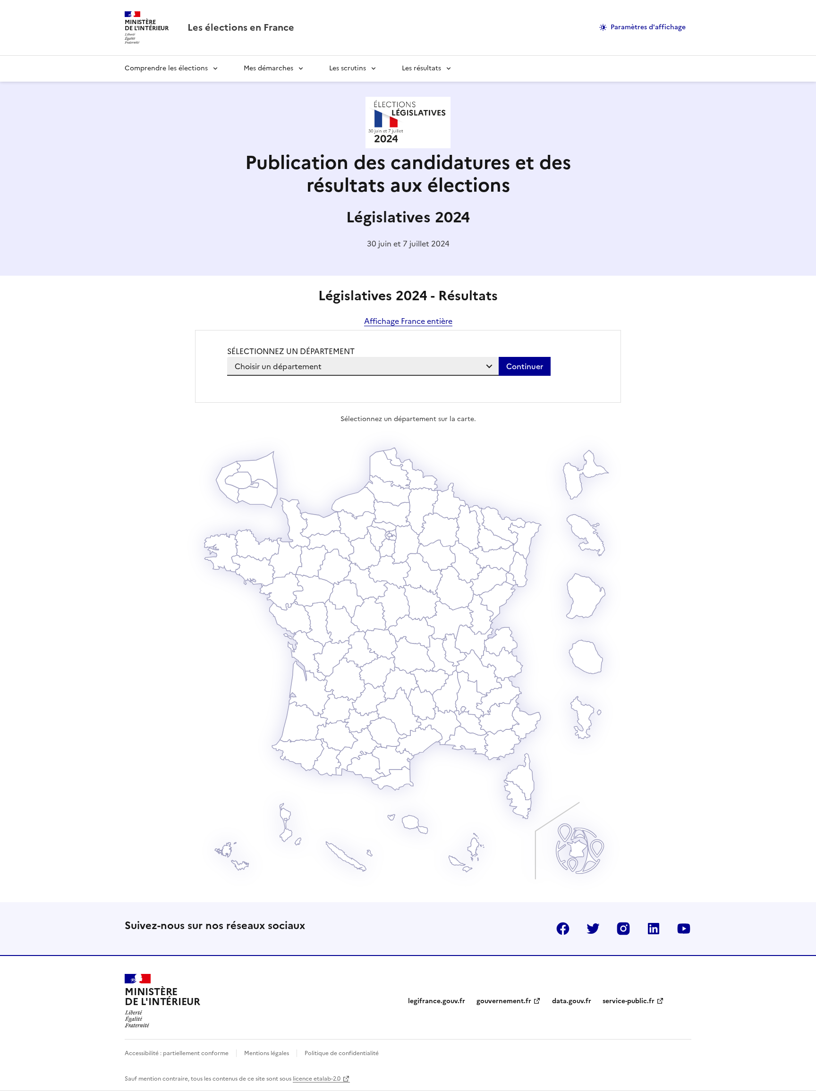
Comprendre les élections (166, 68)
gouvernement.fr (503, 1001)
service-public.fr (628, 1001)
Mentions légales (266, 1053)
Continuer (524, 366)
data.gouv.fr (571, 1001)
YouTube (683, 928)
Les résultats (421, 68)
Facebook (563, 928)
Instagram (623, 928)
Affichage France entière (408, 321)
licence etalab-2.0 (316, 1078)
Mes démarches (268, 68)
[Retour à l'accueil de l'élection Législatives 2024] (408, 145)
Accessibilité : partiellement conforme (177, 1053)
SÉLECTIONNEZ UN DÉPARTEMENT (291, 351)
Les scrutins (347, 68)
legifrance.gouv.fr (436, 1001)
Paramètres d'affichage (648, 27)
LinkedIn (653, 928)
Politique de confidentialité (342, 1053)
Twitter (593, 928)
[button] (517, 799)
